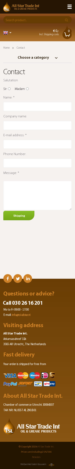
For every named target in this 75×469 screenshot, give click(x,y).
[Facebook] (7, 278)
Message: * (11, 173)
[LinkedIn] (27, 278)
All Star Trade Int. (46, 447)
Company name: (15, 116)
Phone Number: (14, 154)
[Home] (21, 7)
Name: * (9, 97)
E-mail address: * (15, 135)
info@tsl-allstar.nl (21, 315)
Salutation (10, 80)
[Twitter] (17, 278)
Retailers (36, 457)
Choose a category (34, 58)
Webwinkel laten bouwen (33, 464)
